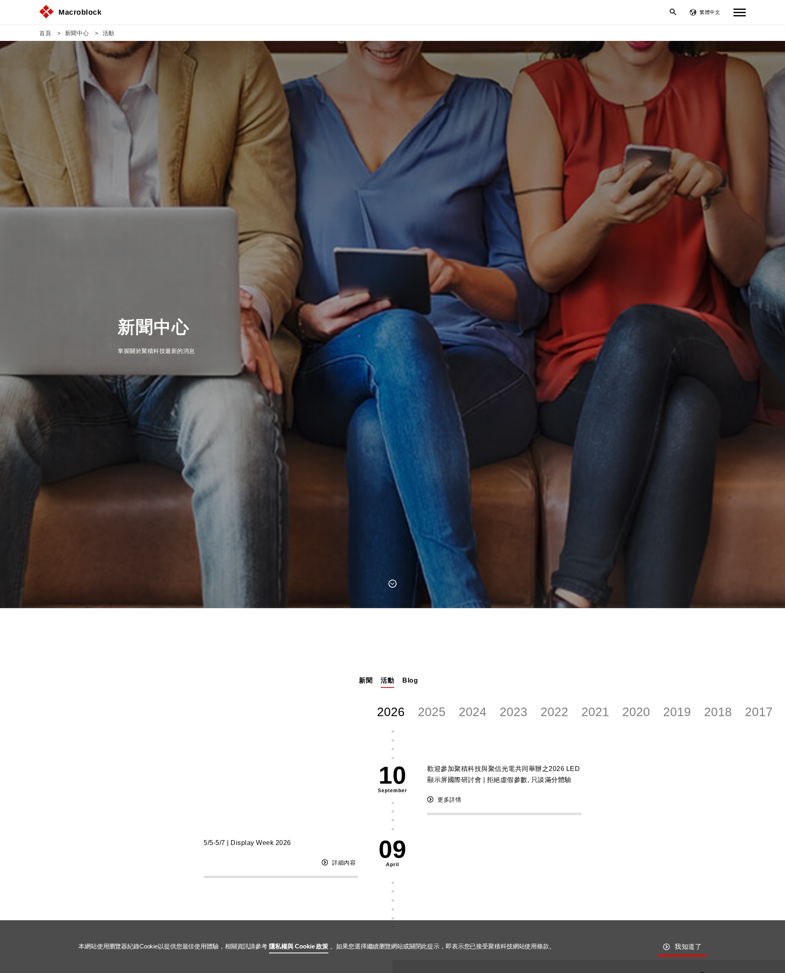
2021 (595, 712)
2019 (677, 712)
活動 (108, 33)
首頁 (45, 33)
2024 (473, 712)
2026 (391, 712)
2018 (718, 712)
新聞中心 (77, 33)
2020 (636, 712)
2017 (759, 712)
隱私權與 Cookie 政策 (298, 946)
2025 (432, 712)
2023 (513, 712)
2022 (554, 712)
